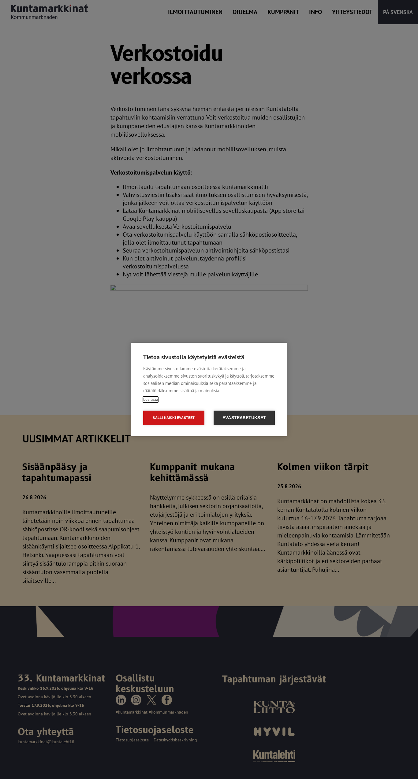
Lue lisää (150, 399)
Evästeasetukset (244, 417)
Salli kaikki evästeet (174, 417)
